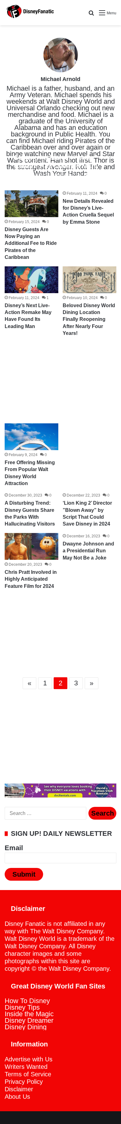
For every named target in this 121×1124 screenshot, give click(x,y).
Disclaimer (19, 1089)
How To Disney (27, 1001)
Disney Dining (26, 1027)
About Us (17, 1096)
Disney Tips (22, 1007)
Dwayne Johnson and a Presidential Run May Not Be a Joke (88, 550)
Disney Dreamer (29, 1020)
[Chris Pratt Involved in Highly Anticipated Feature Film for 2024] (31, 546)
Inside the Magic (29, 1014)
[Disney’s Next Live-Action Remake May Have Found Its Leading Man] (31, 279)
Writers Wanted (26, 1066)
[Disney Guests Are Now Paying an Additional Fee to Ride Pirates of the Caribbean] (31, 203)
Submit (23, 874)
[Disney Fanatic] (29, 12)
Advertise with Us (28, 1059)
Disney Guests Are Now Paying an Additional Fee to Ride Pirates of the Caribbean (31, 243)
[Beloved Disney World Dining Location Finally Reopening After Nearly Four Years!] (89, 279)
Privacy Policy (24, 1081)
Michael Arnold (60, 79)
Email (14, 848)
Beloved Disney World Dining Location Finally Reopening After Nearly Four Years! (89, 319)
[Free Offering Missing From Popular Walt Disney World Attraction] (31, 436)
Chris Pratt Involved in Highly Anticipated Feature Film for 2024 (31, 579)
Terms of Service (28, 1074)
